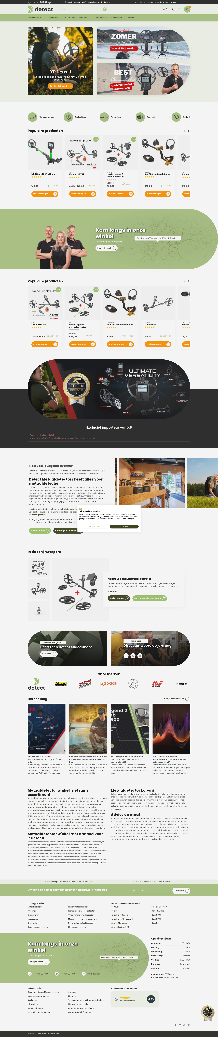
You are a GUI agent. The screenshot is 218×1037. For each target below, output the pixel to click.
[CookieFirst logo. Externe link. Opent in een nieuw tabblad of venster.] (80, 508)
